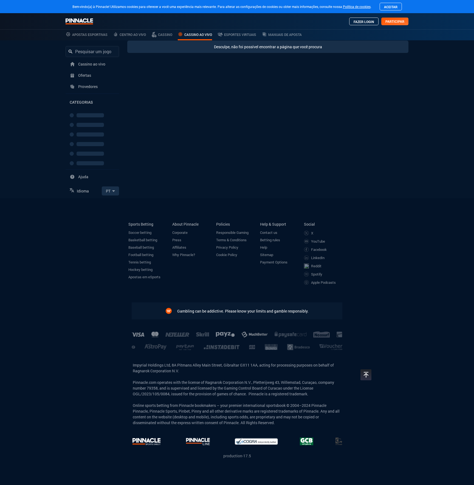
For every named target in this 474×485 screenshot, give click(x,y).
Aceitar (390, 7)
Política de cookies (357, 6)
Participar (394, 21)
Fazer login (364, 21)
